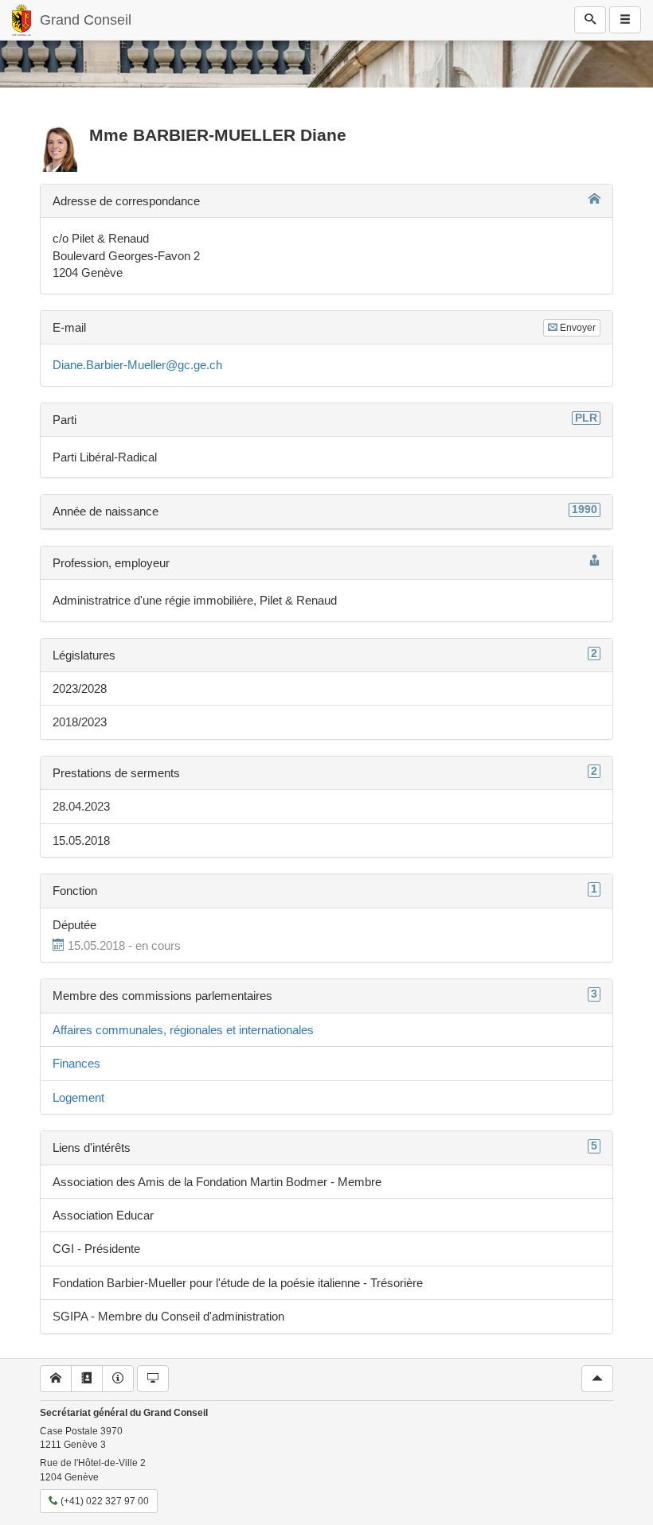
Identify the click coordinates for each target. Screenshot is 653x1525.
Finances (76, 1063)
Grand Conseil (85, 20)
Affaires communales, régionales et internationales (183, 1030)
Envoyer (576, 327)
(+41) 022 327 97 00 (103, 1501)
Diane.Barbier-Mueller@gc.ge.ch (137, 365)
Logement (78, 1097)
